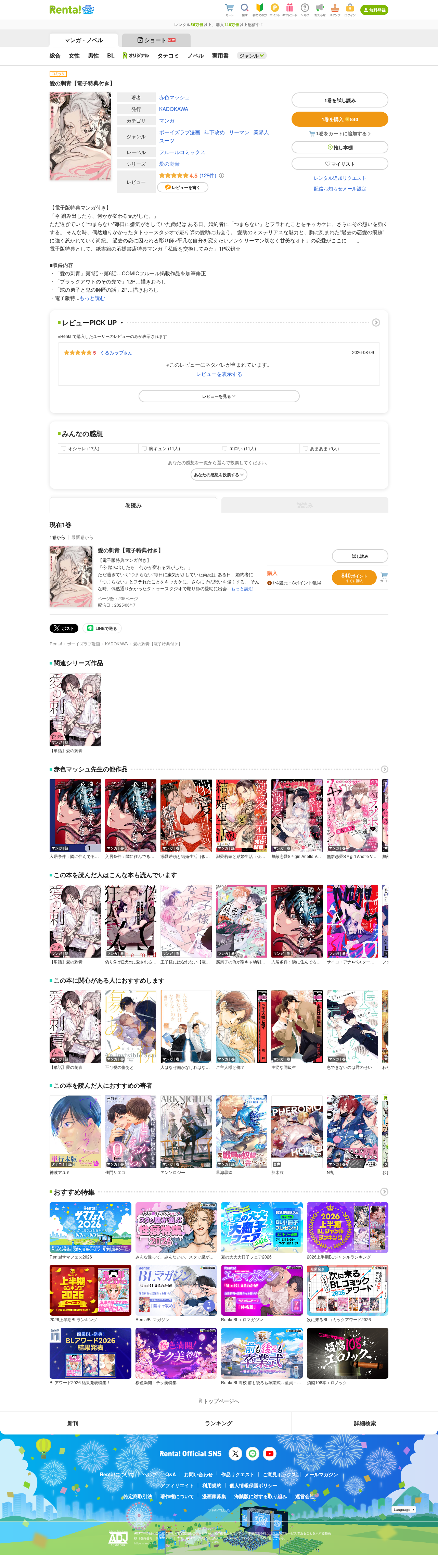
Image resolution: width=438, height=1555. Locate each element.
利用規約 (211, 1485)
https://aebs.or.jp (146, 1543)
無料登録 (377, 10)
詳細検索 (365, 1423)
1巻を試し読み (340, 100)
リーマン (239, 132)
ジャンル (249, 55)
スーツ (167, 140)
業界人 (261, 132)
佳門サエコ (115, 1172)
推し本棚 (343, 147)
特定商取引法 (138, 1496)
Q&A (170, 1474)
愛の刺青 (169, 163)
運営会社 (304, 1496)
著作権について (177, 1496)
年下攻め (214, 132)
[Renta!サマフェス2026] (87, 9)
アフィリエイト (177, 1485)
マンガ (167, 120)
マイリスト (343, 163)
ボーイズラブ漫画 (179, 132)
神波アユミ (60, 1172)
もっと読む (92, 297)
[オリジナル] (136, 55)
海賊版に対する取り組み (260, 1496)
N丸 (330, 1172)
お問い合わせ (198, 1474)
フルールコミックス (182, 151)
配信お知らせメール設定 (340, 188)
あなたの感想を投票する (216, 474)
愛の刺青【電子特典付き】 (131, 550)
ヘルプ (150, 1474)
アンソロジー (172, 1172)
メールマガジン (321, 1474)
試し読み (360, 556)
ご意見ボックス (279, 1474)
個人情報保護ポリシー (254, 1485)
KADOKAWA (173, 108)
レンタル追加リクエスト (340, 177)
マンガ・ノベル (84, 40)
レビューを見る (216, 396)
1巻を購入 (340, 119)
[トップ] (65, 9)
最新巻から (82, 537)
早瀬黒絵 (224, 1172)
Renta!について (117, 1474)
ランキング (218, 1423)
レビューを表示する (219, 373)
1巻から (57, 537)
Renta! (56, 643)
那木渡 (277, 1172)
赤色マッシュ (174, 97)
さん (116, 352)
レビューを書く (186, 187)
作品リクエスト (238, 1474)
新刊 (72, 1423)
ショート (159, 40)
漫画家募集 (214, 1496)
